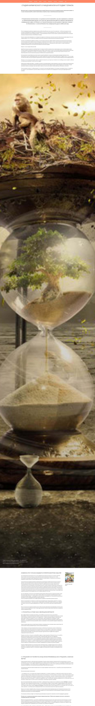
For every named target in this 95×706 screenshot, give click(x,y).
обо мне (35, 1)
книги (40, 1)
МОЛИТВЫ (50, 1)
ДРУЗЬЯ (55, 1)
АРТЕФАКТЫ (61, 1)
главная (30, 1)
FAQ (65, 1)
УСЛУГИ (44, 1)
